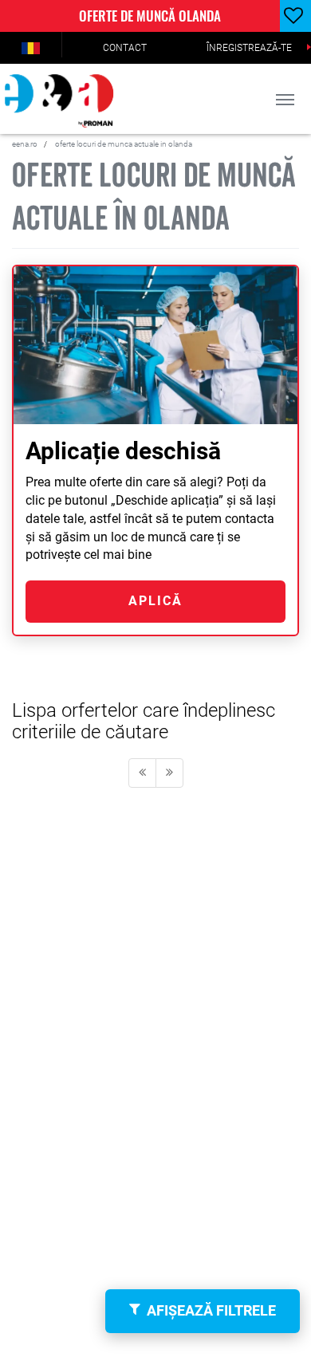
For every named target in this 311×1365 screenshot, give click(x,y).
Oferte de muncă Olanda (150, 16)
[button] (31, 47)
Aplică (155, 600)
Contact (125, 47)
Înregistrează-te (249, 47)
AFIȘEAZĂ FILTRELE (211, 1311)
